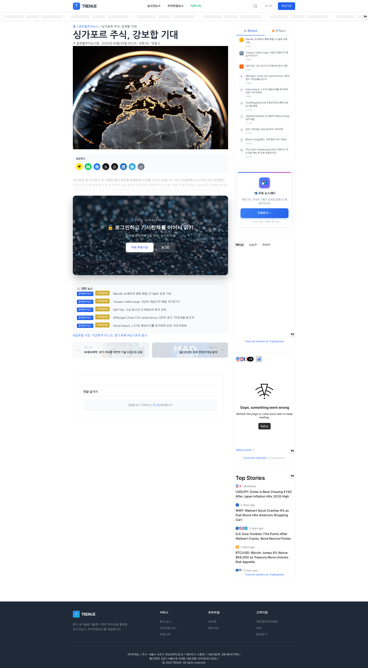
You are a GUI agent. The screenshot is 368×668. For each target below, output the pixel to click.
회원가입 (287, 6)
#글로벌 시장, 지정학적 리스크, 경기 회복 (100, 335)
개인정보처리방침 (267, 621)
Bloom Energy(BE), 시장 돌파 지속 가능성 (266, 139)
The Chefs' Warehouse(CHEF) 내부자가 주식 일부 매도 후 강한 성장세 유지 (267, 151)
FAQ (259, 628)
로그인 (268, 6)
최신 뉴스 (165, 621)
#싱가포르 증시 (137, 335)
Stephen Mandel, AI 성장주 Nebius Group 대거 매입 (267, 118)
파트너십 (213, 628)
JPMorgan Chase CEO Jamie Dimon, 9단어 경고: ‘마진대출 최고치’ (154, 317)
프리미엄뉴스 (176, 6)
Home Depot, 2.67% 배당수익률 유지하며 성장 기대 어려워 (150, 325)
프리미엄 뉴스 (168, 628)
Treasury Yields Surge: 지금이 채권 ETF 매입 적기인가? (146, 301)
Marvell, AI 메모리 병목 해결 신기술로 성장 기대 (142, 293)
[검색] (255, 6)
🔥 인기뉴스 (279, 31)
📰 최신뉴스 (250, 31)
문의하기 (261, 634)
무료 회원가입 (139, 247)
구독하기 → (264, 213)
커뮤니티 (196, 6)
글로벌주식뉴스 (89, 26)
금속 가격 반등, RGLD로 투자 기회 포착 (264, 129)
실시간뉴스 (154, 6)
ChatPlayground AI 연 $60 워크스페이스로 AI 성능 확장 (267, 104)
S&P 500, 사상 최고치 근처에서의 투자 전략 (139, 310)
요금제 (212, 621)
